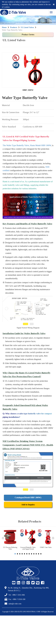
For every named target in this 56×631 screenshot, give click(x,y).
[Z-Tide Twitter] (33, 583)
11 (38, 553)
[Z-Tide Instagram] (23, 583)
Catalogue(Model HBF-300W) (28, 497)
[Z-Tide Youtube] (13, 583)
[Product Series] (28, 34)
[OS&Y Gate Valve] (46, 537)
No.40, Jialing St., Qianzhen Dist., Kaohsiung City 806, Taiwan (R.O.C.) (28, 589)
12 (40, 553)
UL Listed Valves (27, 27)
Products (13, 27)
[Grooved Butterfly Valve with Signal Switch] (28, 537)
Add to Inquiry (28, 504)
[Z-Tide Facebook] (42, 583)
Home (4, 27)
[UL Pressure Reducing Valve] (10, 537)
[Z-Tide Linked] (18, 583)
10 (36, 553)
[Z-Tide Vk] (37, 583)
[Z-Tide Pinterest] (28, 583)
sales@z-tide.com (14, 604)
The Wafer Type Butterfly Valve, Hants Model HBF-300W (27, 145)
